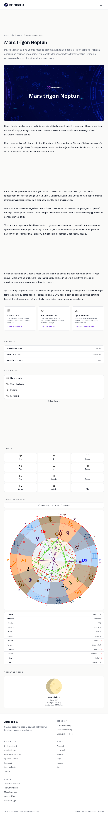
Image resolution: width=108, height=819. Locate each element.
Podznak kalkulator (12, 754)
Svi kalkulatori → (54, 401)
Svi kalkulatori (10, 746)
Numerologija (10, 800)
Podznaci (61, 750)
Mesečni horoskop (65, 734)
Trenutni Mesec (11, 788)
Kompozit (8, 763)
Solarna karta (10, 767)
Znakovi (60, 746)
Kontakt (101, 812)
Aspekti (60, 763)
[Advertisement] (54, 23)
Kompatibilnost (10, 796)
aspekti (20, 35)
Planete (60, 754)
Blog (59, 767)
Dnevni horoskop (64, 725)
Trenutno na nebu (12, 783)
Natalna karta (10, 750)
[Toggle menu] (101, 4)
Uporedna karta (11, 759)
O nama (77, 812)
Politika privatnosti (89, 812)
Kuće (59, 759)
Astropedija (9, 35)
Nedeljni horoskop (64, 729)
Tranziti (7, 771)
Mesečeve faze (10, 792)
